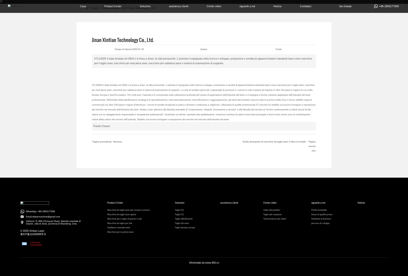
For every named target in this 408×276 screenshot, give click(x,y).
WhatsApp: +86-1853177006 (40, 211)
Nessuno (117, 141)
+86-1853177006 (389, 6)
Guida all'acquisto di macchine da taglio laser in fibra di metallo (274, 141)
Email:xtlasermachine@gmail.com (43, 216)
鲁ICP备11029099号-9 (33, 234)
